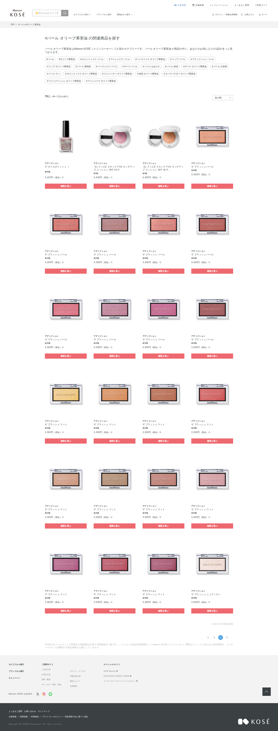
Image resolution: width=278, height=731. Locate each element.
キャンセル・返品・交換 (51, 684)
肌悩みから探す (123, 14)
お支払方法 (46, 674)
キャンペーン (14, 678)
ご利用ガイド (261, 5)
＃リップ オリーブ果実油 (58, 66)
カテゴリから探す (81, 14)
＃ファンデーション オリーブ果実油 (64, 81)
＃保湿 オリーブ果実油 (147, 74)
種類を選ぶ (66, 186)
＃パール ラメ (53, 74)
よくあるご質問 (241, 5)
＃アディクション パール (202, 59)
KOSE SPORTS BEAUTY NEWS (116, 676)
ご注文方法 (46, 669)
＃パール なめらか (151, 66)
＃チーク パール (129, 66)
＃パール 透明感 (83, 66)
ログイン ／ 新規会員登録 (226, 14)
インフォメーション (219, 5)
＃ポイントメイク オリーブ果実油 (81, 74)
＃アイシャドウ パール (119, 59)
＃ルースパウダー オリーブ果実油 (179, 74)
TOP (12, 24)
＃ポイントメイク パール (91, 59)
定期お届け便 (75, 676)
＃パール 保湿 (171, 66)
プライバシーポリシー (51, 717)
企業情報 (182, 5)
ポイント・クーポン (78, 671)
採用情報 (24, 717)
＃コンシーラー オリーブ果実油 (117, 74)
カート (265, 14)
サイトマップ (44, 711)
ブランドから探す (104, 14)
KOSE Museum (110, 671)
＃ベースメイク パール (106, 66)
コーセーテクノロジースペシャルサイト (119, 681)
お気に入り (249, 14)
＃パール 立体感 (219, 66)
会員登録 (73, 686)
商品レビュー (75, 681)
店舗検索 (199, 5)
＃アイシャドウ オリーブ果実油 (101, 81)
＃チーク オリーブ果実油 (195, 66)
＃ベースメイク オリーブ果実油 (150, 59)
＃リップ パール (177, 59)
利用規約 (35, 717)
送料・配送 (46, 679)
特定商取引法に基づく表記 (76, 717)
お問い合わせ (30, 711)
